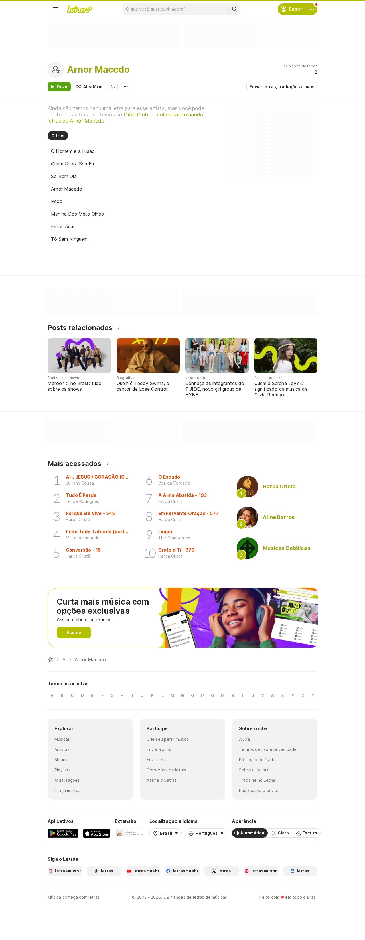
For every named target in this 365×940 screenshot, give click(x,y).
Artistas (62, 749)
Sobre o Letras (253, 769)
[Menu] (56, 9)
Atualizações (67, 780)
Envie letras (158, 759)
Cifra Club (136, 115)
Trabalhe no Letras (257, 780)
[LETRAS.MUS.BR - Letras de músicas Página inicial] (80, 9)
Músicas (62, 739)
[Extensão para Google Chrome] (130, 833)
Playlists (62, 769)
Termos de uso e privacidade (268, 749)
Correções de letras (166, 769)
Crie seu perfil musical (168, 739)
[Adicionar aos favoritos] (113, 86)
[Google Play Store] (63, 833)
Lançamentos (67, 790)
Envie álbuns (159, 749)
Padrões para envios (259, 790)
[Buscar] (234, 9)
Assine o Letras (162, 780)
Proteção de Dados (258, 759)
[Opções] (125, 86)
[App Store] (96, 833)
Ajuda (244, 739)
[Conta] (311, 9)
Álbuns (60, 759)
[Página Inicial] (50, 659)
